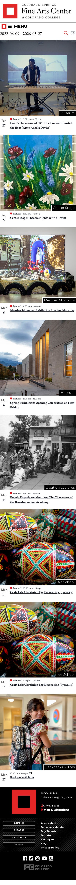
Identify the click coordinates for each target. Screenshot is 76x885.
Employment (49, 839)
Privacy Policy (50, 847)
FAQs (44, 843)
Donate (46, 835)
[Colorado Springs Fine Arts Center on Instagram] (37, 858)
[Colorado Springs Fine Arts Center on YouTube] (44, 858)
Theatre (19, 830)
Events (19, 844)
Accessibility (49, 823)
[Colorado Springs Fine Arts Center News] (51, 858)
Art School (19, 837)
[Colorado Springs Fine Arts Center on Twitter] (31, 858)
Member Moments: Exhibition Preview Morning (42, 310)
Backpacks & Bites (22, 777)
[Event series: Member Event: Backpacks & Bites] (30, 773)
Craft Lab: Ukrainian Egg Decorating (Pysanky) (41, 592)
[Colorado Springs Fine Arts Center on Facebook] (25, 858)
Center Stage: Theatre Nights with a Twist (38, 218)
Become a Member (53, 827)
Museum (19, 823)
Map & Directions (56, 810)
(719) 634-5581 (51, 805)
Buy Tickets (48, 831)
